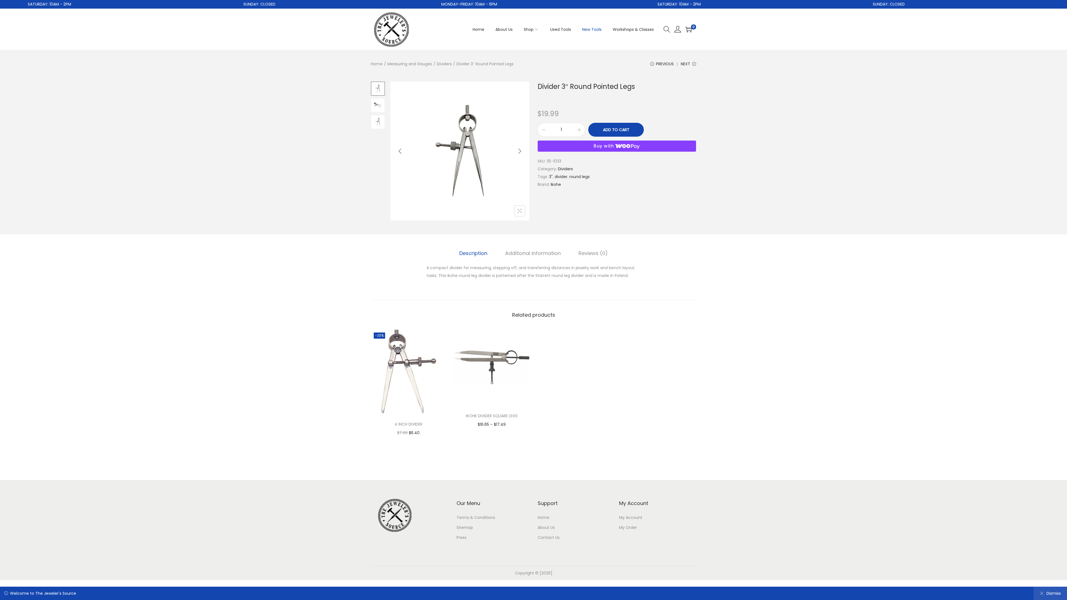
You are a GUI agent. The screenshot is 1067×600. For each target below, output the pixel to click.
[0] (688, 29)
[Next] (520, 151)
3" (551, 176)
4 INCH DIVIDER (408, 424)
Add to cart (616, 129)
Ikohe (556, 184)
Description (473, 253)
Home (377, 64)
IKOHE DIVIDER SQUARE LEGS (492, 416)
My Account (630, 517)
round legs (579, 176)
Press (462, 537)
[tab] (473, 253)
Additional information (533, 253)
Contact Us (549, 537)
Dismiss (1053, 593)
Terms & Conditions (476, 517)
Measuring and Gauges (409, 64)
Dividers (444, 64)
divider (561, 176)
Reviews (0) (593, 253)
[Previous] (400, 151)
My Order (628, 527)
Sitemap (465, 527)
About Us (546, 527)
